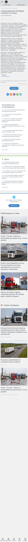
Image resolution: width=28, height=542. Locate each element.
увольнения (16, 80)
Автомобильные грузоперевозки (9, 394)
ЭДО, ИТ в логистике (6, 337)
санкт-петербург (23, 80)
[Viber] (14, 94)
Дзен (2, 364)
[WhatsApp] (17, 94)
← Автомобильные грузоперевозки (9, 8)
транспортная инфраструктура (7, 80)
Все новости (5, 149)
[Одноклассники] (11, 94)
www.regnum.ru (6, 76)
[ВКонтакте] (7, 94)
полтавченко (3, 82)
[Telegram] (20, 94)
